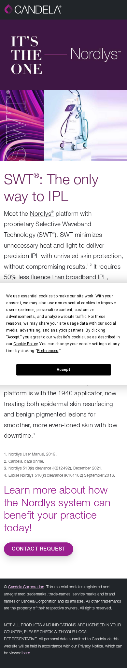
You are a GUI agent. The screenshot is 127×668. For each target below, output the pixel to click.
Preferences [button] (47, 350)
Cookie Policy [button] (25, 344)
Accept (63, 369)
